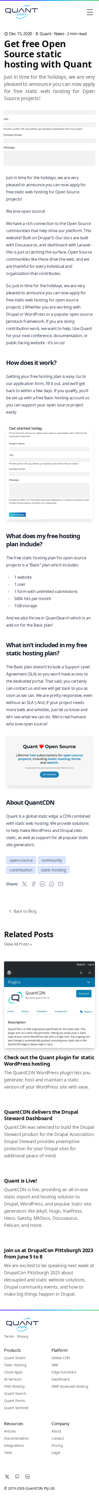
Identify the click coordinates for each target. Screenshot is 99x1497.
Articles (10, 1431)
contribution (20, 870)
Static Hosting (15, 1364)
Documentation (16, 1438)
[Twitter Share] (24, 884)
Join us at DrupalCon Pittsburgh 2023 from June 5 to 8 (48, 1253)
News (59, 33)
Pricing (57, 1445)
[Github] (17, 1477)
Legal (56, 1452)
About (56, 1431)
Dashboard (60, 1379)
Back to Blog (25, 911)
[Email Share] (61, 884)
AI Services (13, 1379)
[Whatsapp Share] (51, 884)
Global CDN (61, 1357)
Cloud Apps (13, 1372)
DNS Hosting (14, 1386)
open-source (21, 860)
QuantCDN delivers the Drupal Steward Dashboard (41, 1115)
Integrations (14, 1445)
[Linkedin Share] (42, 884)
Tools (8, 1452)
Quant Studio (14, 1357)
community (51, 860)
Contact (58, 1438)
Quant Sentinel (16, 1407)
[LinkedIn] (27, 1477)
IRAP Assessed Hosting (70, 1386)
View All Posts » (18, 944)
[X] (7, 1477)
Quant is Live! (20, 1180)
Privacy (22, 1336)
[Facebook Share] (33, 884)
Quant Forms (14, 1400)
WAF (55, 1364)
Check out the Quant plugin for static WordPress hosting (49, 1060)
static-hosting (53, 870)
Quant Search (15, 1393)
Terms (9, 1336)
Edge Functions (64, 1372)
